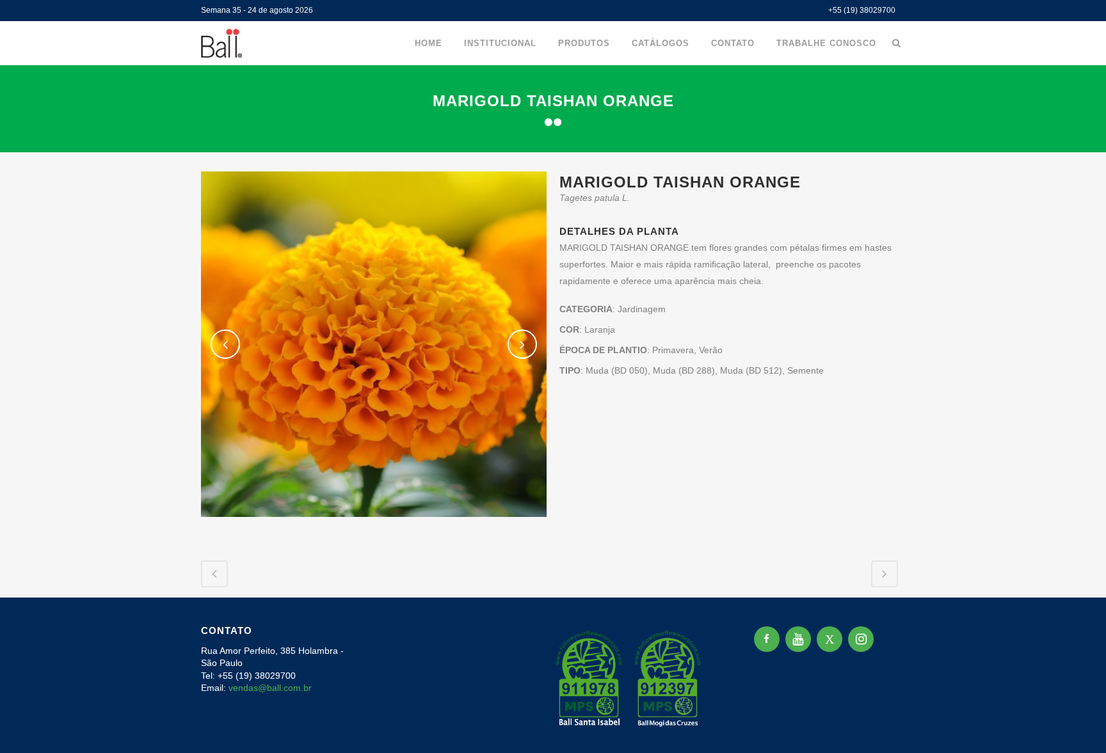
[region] (166, 652)
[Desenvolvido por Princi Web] (896, 726)
